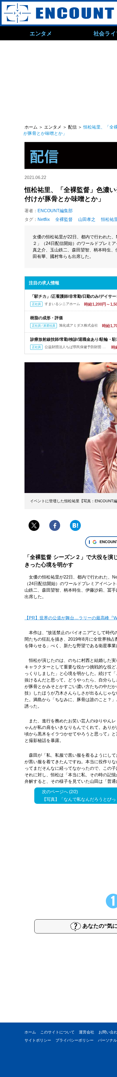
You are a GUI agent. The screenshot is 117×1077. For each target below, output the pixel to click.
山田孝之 (87, 219)
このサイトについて (57, 1032)
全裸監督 (64, 219)
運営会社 (86, 1032)
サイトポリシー (37, 1040)
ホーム (30, 1032)
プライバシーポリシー (75, 1040)
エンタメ (41, 33)
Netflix (44, 219)
